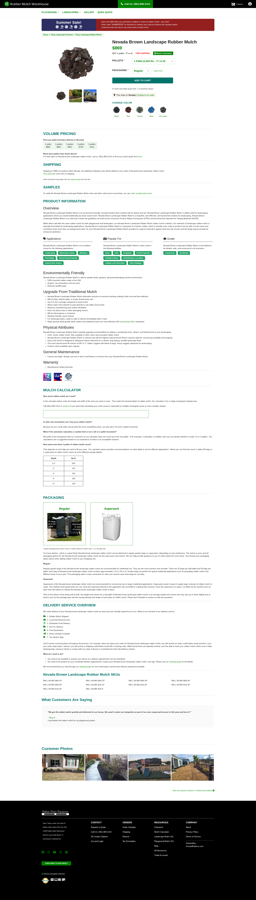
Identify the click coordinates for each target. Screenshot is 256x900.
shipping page (75, 179)
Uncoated (163, 116)
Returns (126, 836)
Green (140, 116)
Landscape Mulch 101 (163, 836)
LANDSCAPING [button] (70, 12)
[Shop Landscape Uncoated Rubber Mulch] (163, 110)
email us (66, 406)
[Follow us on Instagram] (48, 852)
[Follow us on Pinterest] (66, 852)
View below (48, 174)
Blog (156, 846)
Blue (151, 116)
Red (128, 116)
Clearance (158, 827)
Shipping (126, 832)
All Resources (160, 850)
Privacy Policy (192, 832)
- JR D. (51, 729)
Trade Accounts (161, 855)
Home (45, 35)
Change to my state (145, 95)
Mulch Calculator (161, 832)
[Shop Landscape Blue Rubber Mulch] (151, 110)
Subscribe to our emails (56, 863)
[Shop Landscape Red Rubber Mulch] (128, 110)
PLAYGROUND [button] (49, 12)
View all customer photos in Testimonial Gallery (192, 790)
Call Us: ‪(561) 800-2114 (101, 832)
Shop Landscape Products (62, 35)
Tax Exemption (129, 841)
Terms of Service (193, 836)
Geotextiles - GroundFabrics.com (194, 844)
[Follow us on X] (60, 852)
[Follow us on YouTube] (54, 852)
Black (116, 116)
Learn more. (158, 71)
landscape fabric (128, 322)
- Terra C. (52, 718)
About (188, 827)
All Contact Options (99, 836)
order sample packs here (141, 193)
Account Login (97, 841)
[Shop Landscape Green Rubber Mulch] (140, 110)
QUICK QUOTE (105, 12)
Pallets (117, 60)
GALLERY (89, 12)
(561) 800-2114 (142, 4)
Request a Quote (98, 827)
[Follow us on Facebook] (43, 852)
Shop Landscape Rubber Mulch (88, 35)
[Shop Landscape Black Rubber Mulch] (117, 110)
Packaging (119, 70)
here (140, 156)
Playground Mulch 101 (164, 841)
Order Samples (129, 827)
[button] (250, 4)
